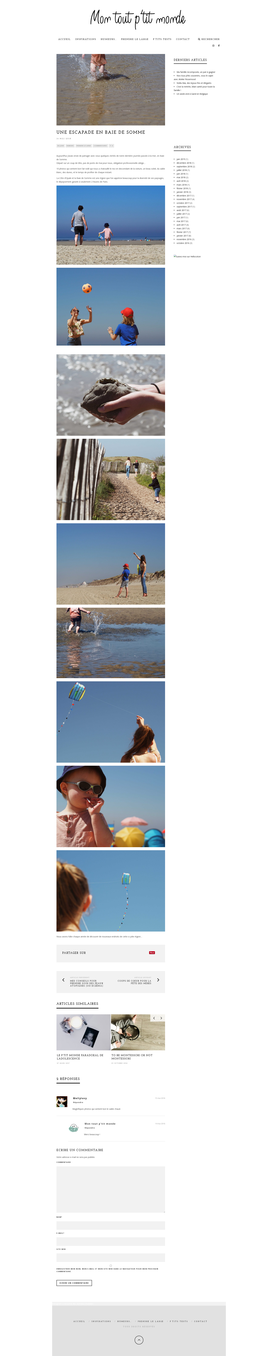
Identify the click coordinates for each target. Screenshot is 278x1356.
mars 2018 (182, 184)
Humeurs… (109, 39)
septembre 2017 (184, 206)
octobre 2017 (183, 203)
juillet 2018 (182, 170)
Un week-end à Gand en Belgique (192, 93)
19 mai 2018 (160, 1123)
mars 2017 (182, 228)
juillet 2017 (182, 213)
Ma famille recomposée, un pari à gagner (196, 72)
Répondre (78, 1102)
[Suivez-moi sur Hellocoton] (187, 256)
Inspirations (85, 39)
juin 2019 (181, 159)
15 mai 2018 (160, 1098)
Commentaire (63, 1162)
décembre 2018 (184, 163)
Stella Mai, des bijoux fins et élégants (194, 83)
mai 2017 (181, 221)
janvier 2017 (182, 235)
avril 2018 (181, 181)
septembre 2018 (184, 166)
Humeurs (70, 145)
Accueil (64, 39)
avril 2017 (181, 224)
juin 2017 (181, 217)
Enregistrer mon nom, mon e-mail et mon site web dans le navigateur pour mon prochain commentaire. (107, 1270)
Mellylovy (80, 1098)
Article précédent (80, 977)
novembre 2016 (184, 239)
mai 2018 (181, 177)
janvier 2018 (182, 192)
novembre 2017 (184, 199)
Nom (59, 1217)
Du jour (60, 145)
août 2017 (181, 210)
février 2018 (182, 188)
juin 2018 (181, 173)
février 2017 (182, 232)
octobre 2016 (183, 243)
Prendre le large (135, 39)
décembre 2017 (184, 195)
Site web (61, 1249)
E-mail (60, 1233)
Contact (183, 39)
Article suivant (142, 977)
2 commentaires (100, 145)
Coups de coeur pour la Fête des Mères (134, 982)
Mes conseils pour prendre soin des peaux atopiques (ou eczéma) (86, 983)
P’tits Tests (162, 39)
